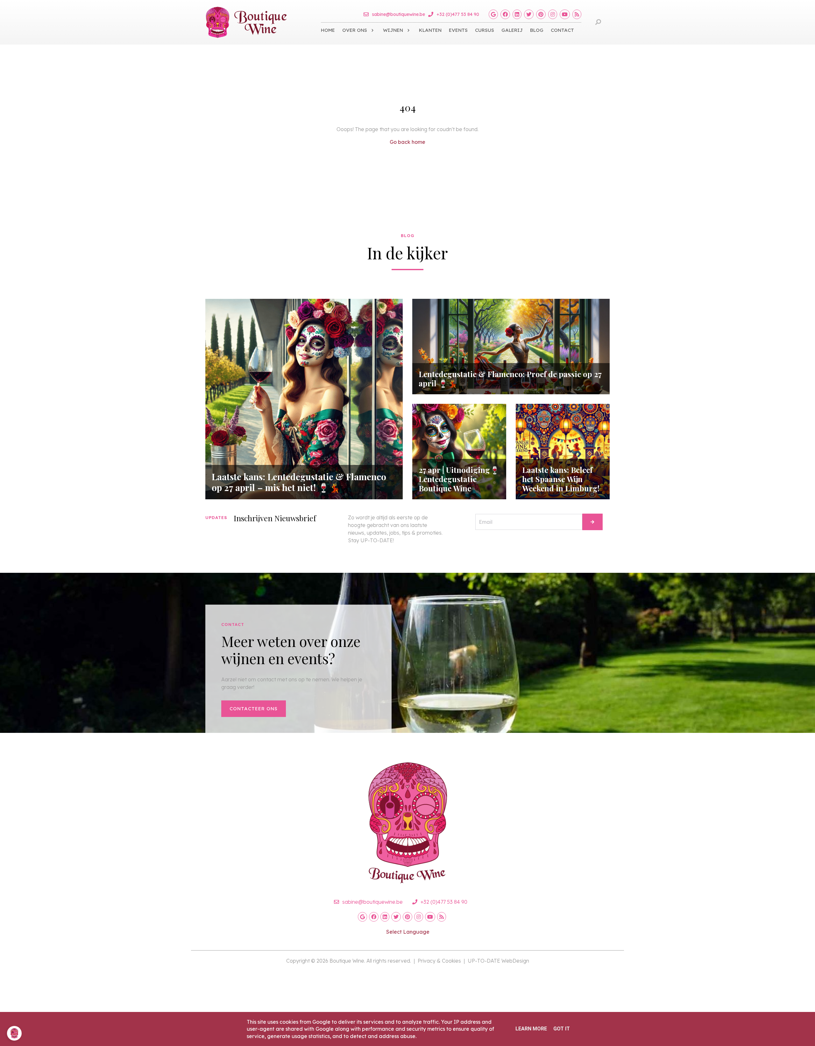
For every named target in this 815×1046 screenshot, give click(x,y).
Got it (561, 1029)
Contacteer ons (254, 709)
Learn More (531, 1029)
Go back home (407, 142)
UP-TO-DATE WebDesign (498, 961)
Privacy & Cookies (439, 961)
